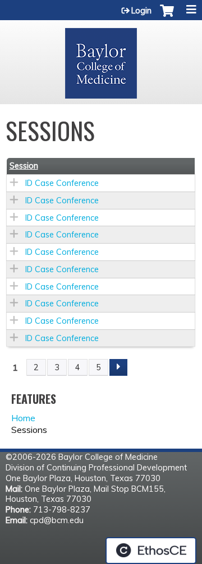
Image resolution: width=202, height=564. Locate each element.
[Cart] (167, 16)
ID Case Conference (62, 183)
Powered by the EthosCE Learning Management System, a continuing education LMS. (150, 550)
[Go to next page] (118, 367)
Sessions (29, 429)
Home (23, 417)
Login (141, 11)
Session (24, 166)
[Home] (101, 59)
